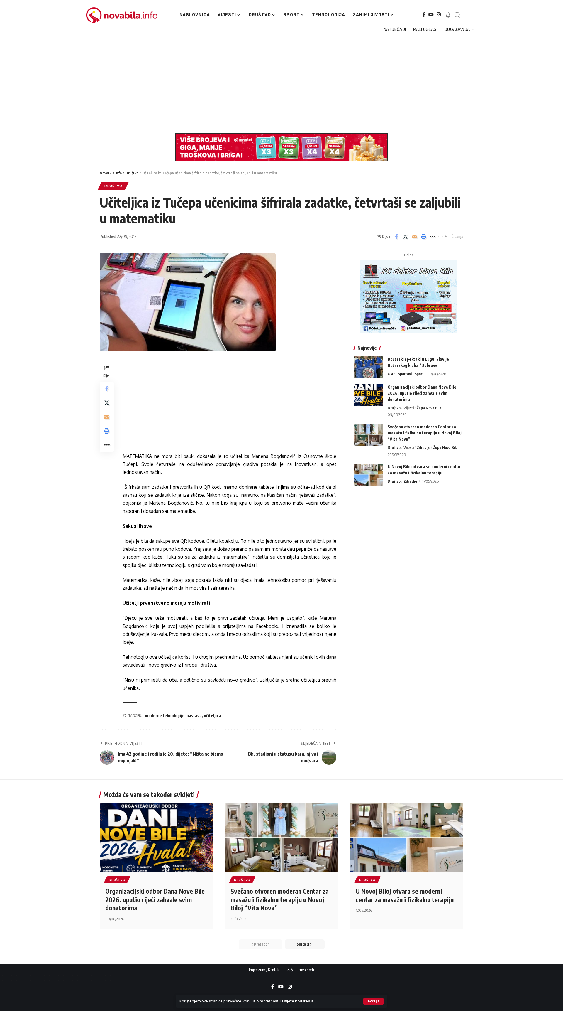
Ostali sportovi (400, 373)
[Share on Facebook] (396, 236)
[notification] (448, 15)
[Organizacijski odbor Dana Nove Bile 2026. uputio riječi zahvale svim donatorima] (368, 395)
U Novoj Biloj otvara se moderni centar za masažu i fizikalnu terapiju (405, 895)
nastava (194, 715)
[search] (457, 15)
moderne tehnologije (164, 715)
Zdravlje (423, 447)
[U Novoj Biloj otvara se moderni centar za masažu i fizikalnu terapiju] (368, 475)
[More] (432, 236)
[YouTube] (431, 14)
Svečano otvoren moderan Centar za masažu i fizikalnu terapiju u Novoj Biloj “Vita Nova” (425, 433)
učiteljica (212, 715)
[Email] (414, 236)
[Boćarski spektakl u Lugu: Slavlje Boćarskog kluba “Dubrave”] (368, 367)
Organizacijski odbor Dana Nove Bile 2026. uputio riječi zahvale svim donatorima (422, 393)
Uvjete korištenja (297, 1001)
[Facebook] (424, 14)
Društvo (113, 185)
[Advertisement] (278, 83)
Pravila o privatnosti (260, 1001)
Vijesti (408, 407)
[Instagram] (438, 14)
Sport (419, 373)
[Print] (423, 236)
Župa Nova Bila (429, 407)
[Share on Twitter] (405, 236)
